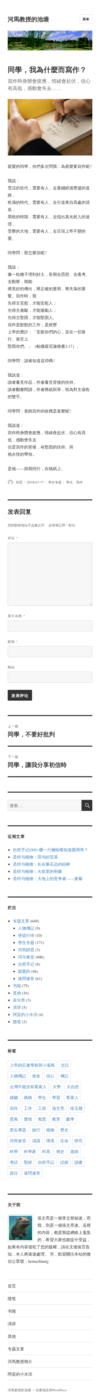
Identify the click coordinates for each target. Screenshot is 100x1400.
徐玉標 (76, 1108)
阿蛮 (19, 482)
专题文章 (21, 920)
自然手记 (26, 964)
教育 (56, 1119)
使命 (36, 1076)
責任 (14, 1173)
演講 (36, 1140)
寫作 (79, 482)
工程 (42, 1108)
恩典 (14, 1119)
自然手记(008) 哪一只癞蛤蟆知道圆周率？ (50, 849)
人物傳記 (26, 928)
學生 (69, 482)
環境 (50, 1140)
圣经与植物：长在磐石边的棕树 (41, 864)
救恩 (42, 1119)
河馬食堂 (18, 1140)
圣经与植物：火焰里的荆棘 (37, 871)
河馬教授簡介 (20, 1361)
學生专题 (55, 482)
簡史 (60, 1151)
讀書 (78, 1162)
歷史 (64, 1130)
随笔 (17, 1021)
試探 (64, 1162)
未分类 (19, 1000)
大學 (57, 1087)
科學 (14, 1151)
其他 (17, 992)
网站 (11, 667)
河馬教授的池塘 (28, 19)
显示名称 (16, 615)
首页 (12, 1286)
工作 (28, 1108)
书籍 (17, 985)
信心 (50, 1076)
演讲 (17, 1007)
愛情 (28, 1119)
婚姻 (14, 1097)
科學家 (30, 1151)
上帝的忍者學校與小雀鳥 (32, 1065)
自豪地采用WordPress (51, 1390)
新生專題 (18, 1130)
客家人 (72, 1097)
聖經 (28, 1162)
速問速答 (26, 978)
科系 (46, 1151)
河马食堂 (26, 956)
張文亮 (58, 1108)
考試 (14, 1162)
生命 (64, 1140)
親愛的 (24, 971)
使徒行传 (26, 935)
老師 (74, 1151)
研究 (78, 1140)
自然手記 (46, 1162)
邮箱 (13, 641)
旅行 (36, 1130)
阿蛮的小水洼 (25, 1014)
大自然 (73, 1087)
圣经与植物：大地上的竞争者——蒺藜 (48, 878)
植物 (50, 1130)
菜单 (86, 18)
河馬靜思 (26, 949)
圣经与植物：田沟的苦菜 (35, 856)
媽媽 (28, 1097)
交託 (65, 1065)
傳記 (64, 1076)
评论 (13, 537)
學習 (56, 1097)
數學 (70, 1119)
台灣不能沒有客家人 (28, 1087)
